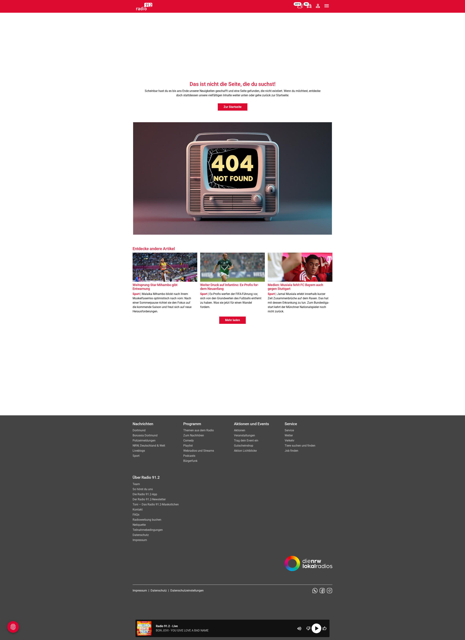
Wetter (289, 435)
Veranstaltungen (244, 435)
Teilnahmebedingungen (148, 530)
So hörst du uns (143, 489)
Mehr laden (232, 320)
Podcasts (189, 455)
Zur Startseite (233, 107)
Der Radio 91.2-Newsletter (149, 499)
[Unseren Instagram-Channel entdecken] (329, 591)
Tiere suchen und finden (300, 445)
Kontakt (138, 509)
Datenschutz (141, 535)
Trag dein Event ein (246, 440)
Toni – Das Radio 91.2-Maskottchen (156, 504)
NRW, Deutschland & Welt (149, 445)
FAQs (136, 514)
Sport (136, 455)
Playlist (188, 445)
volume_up (299, 628)
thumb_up (324, 628)
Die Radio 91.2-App (145, 494)
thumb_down (308, 628)
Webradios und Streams (198, 450)
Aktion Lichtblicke (245, 450)
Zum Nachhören (193, 435)
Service (289, 430)
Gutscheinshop (243, 445)
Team (136, 484)
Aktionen (239, 430)
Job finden (291, 450)
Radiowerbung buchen (147, 519)
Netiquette (139, 524)
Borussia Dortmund (145, 435)
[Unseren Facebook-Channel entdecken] (322, 591)
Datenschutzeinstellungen (187, 590)
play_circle (316, 628)
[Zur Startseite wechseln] (144, 6)
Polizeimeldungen (144, 440)
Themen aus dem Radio (198, 430)
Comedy (188, 440)
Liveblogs (139, 450)
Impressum (140, 540)
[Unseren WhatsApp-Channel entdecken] (315, 591)
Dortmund (139, 430)
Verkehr (289, 440)
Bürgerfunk (190, 461)
